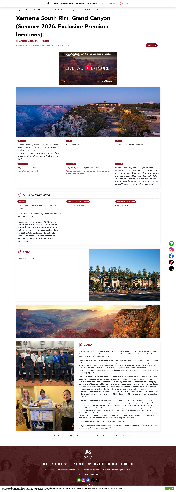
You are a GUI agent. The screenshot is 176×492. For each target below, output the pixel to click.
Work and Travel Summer (36, 10)
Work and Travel (67, 4)
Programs (80, 4)
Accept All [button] (170, 489)
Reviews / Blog (96, 464)
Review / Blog (92, 4)
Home (56, 4)
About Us (103, 4)
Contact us (113, 4)
